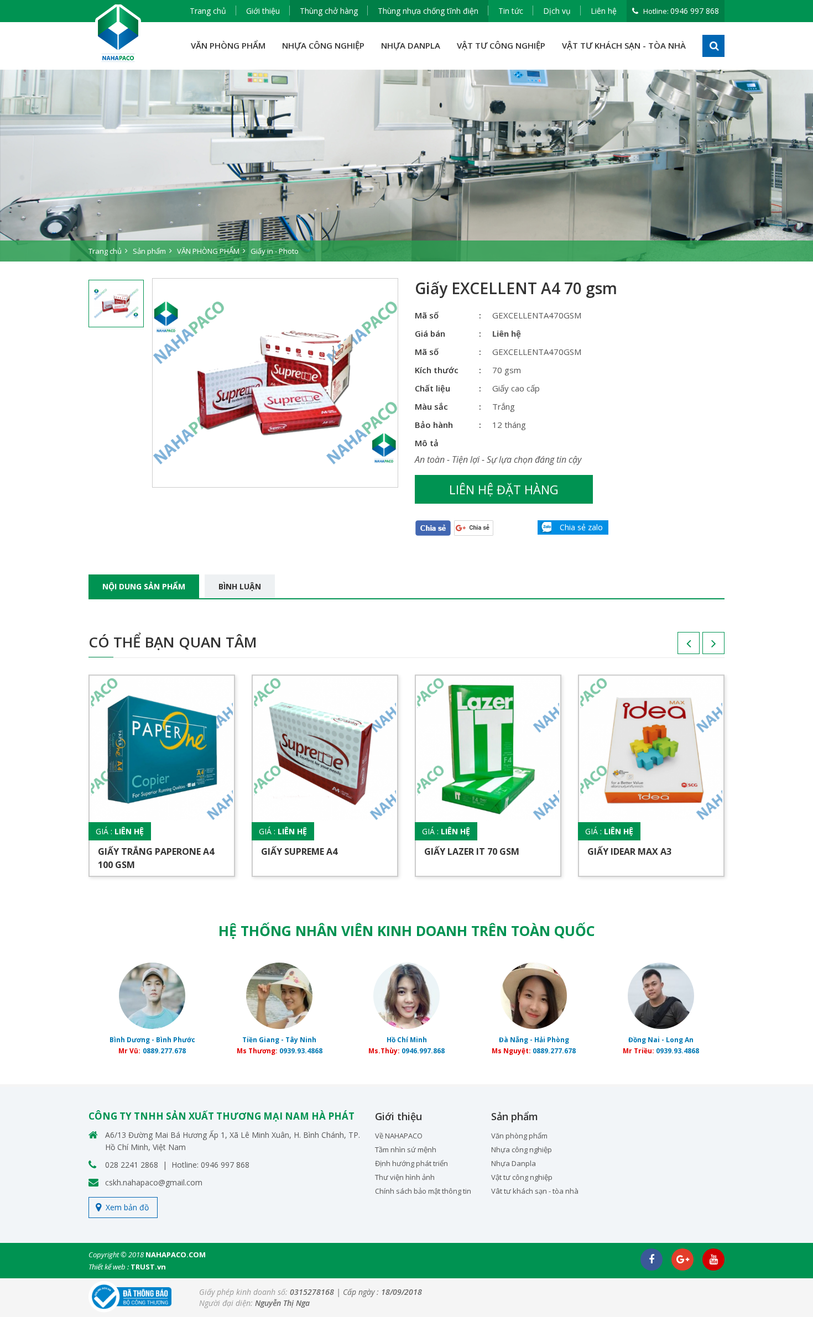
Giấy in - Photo (275, 251)
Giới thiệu (263, 11)
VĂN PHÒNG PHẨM (228, 45)
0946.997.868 (423, 1050)
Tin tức (510, 11)
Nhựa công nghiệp (521, 1149)
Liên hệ (604, 11)
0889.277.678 (164, 1050)
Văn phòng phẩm (519, 1136)
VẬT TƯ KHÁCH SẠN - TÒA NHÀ (624, 45)
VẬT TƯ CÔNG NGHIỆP (501, 45)
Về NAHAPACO (399, 1136)
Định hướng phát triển (411, 1163)
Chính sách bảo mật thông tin (423, 1191)
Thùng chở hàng (329, 11)
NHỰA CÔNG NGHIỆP (323, 45)
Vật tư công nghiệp (522, 1177)
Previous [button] (677, 647)
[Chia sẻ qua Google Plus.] (473, 527)
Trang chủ (208, 11)
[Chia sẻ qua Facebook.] (433, 527)
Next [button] (702, 647)
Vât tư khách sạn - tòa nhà (535, 1191)
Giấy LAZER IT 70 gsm (471, 851)
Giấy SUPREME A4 (299, 851)
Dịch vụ (557, 11)
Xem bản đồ (127, 1207)
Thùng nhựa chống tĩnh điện (428, 11)
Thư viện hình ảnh (405, 1177)
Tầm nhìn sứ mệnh (405, 1149)
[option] (406, 166)
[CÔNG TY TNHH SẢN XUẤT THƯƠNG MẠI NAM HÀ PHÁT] (118, 33)
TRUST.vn (148, 1267)
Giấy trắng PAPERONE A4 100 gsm (156, 858)
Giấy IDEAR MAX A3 (629, 851)
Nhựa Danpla (513, 1163)
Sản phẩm (149, 251)
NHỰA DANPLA (410, 45)
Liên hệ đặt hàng (504, 489)
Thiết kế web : (108, 1267)
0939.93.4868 (300, 1050)
